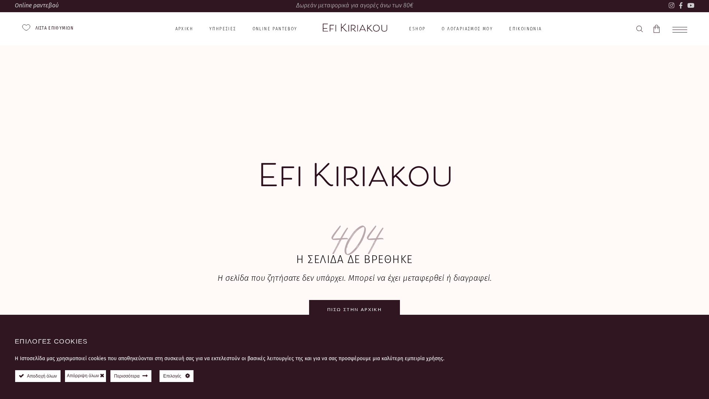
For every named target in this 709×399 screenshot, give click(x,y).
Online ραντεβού (37, 5)
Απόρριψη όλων (83, 375)
